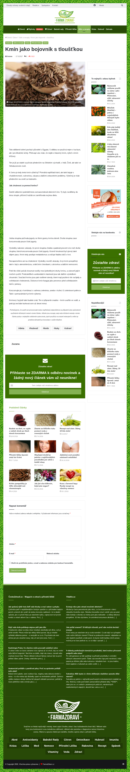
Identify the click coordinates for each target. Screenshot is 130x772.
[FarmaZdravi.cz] (65, 17)
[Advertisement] (45, 129)
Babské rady (59, 29)
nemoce (49, 745)
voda (66, 751)
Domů (22, 29)
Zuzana (9, 56)
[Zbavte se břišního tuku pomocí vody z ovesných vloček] (45, 420)
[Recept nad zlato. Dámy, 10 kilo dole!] (70, 420)
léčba (25, 745)
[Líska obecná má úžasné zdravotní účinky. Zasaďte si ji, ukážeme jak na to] (98, 147)
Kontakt (55, 5)
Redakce (35, 5)
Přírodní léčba (71, 29)
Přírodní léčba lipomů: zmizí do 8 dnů (113, 380)
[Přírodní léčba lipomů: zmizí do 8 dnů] (20, 446)
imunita (114, 739)
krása (13, 745)
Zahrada (109, 29)
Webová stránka (53, 554)
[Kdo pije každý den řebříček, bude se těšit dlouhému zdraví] (98, 130)
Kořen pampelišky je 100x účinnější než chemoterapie (18, 486)
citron (67, 739)
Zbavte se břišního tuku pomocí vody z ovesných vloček (44, 431)
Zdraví (49, 29)
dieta (22, 328)
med (36, 745)
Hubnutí (101, 29)
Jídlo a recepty (84, 29)
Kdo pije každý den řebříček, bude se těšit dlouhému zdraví (113, 132)
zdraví (68, 328)
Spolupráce (46, 5)
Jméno (12, 544)
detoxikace (83, 739)
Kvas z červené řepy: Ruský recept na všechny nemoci (69, 486)
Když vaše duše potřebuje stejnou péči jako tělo (27, 627)
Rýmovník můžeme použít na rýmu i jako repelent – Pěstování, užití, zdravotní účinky (113, 93)
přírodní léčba (68, 745)
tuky (57, 328)
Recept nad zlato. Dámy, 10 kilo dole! (113, 368)
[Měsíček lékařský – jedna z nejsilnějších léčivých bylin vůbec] (98, 111)
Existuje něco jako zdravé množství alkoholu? (84, 607)
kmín (46, 328)
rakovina (87, 745)
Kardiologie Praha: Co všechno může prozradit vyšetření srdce (33, 648)
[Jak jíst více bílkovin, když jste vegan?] (45, 475)
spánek (115, 745)
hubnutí (34, 328)
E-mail (12, 554)
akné (14, 739)
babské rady (51, 739)
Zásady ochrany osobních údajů (18, 5)
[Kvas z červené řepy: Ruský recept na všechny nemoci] (70, 475)
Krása (94, 29)
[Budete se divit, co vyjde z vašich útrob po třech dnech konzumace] (20, 420)
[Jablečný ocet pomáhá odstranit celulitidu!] (70, 446)
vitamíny (53, 751)
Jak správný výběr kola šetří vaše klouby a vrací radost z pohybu (33, 607)
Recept (102, 745)
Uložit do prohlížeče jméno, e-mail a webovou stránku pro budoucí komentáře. (42, 563)
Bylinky (35, 29)
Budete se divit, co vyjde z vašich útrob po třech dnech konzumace (20, 431)
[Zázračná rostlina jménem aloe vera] (98, 169)
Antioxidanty (30, 739)
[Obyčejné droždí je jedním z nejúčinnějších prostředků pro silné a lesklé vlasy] (45, 446)
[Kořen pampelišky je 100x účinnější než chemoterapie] (20, 475)
